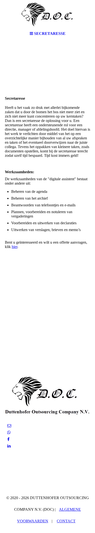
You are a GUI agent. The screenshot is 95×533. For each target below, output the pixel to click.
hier (14, 247)
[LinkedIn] (9, 446)
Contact (66, 521)
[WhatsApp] (9, 432)
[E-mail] (9, 426)
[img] (47, 14)
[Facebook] (8, 439)
